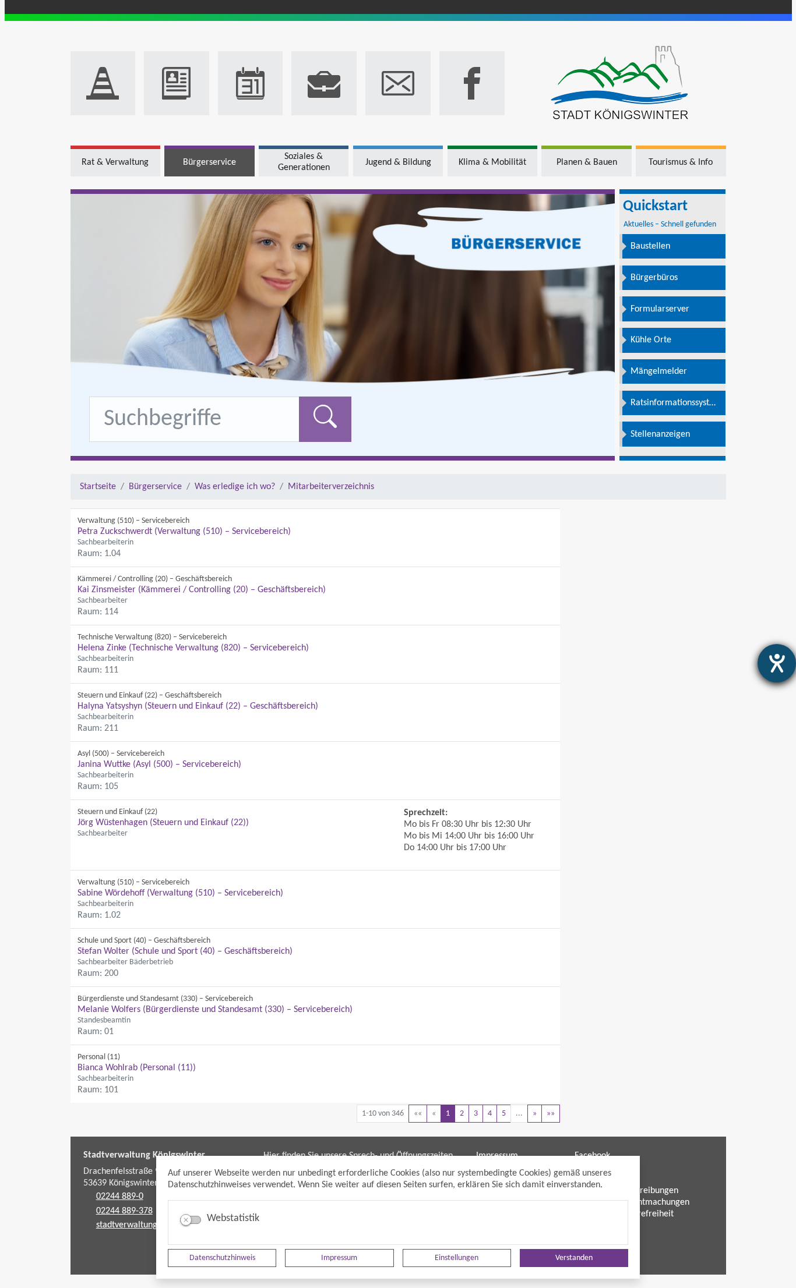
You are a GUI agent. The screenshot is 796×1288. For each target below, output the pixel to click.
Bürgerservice (155, 486)
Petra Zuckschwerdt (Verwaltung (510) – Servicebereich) (184, 531)
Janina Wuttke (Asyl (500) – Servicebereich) (159, 764)
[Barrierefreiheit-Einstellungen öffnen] (777, 663)
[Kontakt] (398, 83)
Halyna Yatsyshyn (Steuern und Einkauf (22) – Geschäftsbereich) (198, 706)
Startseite (98, 486)
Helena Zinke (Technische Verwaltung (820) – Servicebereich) (193, 648)
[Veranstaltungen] (250, 83)
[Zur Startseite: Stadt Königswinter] (619, 83)
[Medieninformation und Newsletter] (176, 83)
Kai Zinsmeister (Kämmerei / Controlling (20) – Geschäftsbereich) (202, 590)
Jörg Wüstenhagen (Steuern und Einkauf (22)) (163, 822)
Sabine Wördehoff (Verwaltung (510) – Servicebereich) (180, 893)
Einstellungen (456, 1258)
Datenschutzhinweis (222, 1258)
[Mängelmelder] (103, 83)
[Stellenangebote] (324, 83)
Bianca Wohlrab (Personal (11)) (137, 1068)
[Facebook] (472, 83)
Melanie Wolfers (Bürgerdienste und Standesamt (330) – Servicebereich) (215, 1009)
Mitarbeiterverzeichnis (331, 486)
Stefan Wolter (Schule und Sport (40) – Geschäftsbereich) (185, 951)
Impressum (339, 1258)
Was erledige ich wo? (235, 486)
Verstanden (574, 1258)
